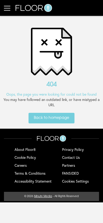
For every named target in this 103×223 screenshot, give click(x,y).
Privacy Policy (73, 149)
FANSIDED (70, 173)
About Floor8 (25, 149)
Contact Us (71, 157)
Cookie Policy (25, 157)
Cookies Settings (75, 181)
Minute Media (43, 196)
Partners (68, 165)
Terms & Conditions (30, 173)
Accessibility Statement (33, 181)
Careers (21, 165)
